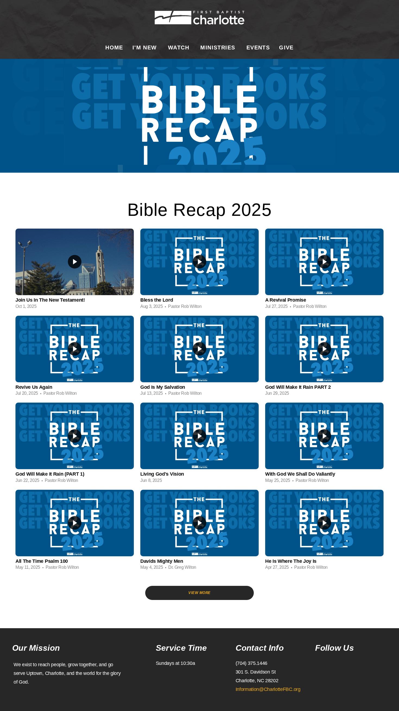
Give (286, 47)
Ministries (218, 47)
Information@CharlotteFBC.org (268, 689)
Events (258, 47)
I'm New (145, 47)
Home (114, 47)
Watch (179, 47)
